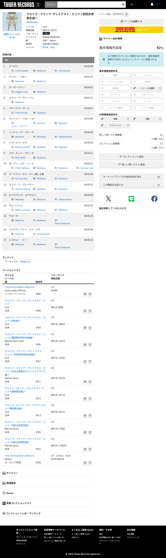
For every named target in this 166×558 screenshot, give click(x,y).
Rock (45, 47)
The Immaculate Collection (20, 287)
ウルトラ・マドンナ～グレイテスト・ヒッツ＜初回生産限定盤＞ (25, 423)
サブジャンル (115, 125)
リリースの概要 (147, 88)
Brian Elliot (20, 157)
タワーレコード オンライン (27, 537)
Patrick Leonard (22, 147)
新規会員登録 (21, 540)
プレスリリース (133, 537)
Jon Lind (41, 123)
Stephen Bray (65, 136)
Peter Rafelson (22, 167)
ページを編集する (133, 21)
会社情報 (130, 534)
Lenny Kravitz (43, 233)
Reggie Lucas (21, 91)
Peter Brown (21, 112)
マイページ (20, 543)
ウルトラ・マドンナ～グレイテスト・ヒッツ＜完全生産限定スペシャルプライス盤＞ (25, 371)
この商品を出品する (113, 184)
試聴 (147, 118)
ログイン (158, 4)
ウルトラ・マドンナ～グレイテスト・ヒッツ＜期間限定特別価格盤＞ (25, 335)
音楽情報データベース (53, 534)
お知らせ (75, 537)
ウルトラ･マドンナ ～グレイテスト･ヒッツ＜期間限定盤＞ (24, 389)
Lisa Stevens (64, 70)
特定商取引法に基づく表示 (110, 537)
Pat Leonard (21, 178)
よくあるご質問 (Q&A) (81, 534)
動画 (115, 118)
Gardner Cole (86, 167)
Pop (52, 47)
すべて (50, 4)
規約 (101, 534)
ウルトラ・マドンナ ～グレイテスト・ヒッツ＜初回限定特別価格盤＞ (24, 352)
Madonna (32, 22)
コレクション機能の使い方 (54, 540)
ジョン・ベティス (19, 126)
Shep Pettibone (62, 223)
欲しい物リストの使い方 (54, 537)
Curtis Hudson (21, 70)
